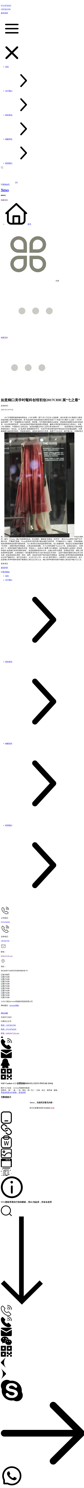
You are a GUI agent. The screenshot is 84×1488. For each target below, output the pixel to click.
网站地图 (4, 1013)
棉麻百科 (4, 200)
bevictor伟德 (14, 1005)
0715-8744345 (6, 5)
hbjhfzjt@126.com (6, 956)
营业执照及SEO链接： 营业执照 (13, 1092)
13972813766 (5, 9)
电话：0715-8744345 (8, 1029)
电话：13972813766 (8, 1025)
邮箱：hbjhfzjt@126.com (10, 1033)
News (5, 190)
